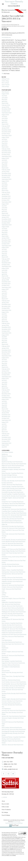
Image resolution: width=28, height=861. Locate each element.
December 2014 (6, 350)
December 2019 (6, 240)
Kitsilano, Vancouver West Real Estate (12, 587)
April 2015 (4, 342)
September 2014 (6, 356)
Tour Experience (6, 708)
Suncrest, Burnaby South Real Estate (12, 701)
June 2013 (4, 382)
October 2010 (6, 441)
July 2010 (4, 447)
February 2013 (6, 390)
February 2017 (6, 300)
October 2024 (6, 133)
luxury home (5, 596)
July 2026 (4, 95)
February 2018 (6, 278)
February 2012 (6, 411)
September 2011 (6, 420)
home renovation (6, 583)
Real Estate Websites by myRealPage (14, 823)
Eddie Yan (4, 524)
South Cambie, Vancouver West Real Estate (14, 682)
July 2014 (4, 359)
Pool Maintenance (7, 640)
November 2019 (6, 242)
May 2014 (4, 363)
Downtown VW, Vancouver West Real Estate (14, 515)
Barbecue (4, 458)
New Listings (5, 82)
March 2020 (5, 236)
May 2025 (4, 120)
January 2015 (5, 348)
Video (3, 724)
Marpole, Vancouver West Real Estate (12, 606)
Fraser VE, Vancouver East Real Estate (12, 543)
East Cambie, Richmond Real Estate (12, 520)
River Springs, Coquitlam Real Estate (12, 661)
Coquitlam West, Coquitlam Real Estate (13, 511)
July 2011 (4, 424)
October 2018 (6, 264)
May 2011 (4, 428)
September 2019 (6, 245)
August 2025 (5, 114)
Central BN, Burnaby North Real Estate (12, 492)
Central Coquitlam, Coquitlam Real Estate (13, 494)
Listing (3, 594)
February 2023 (6, 169)
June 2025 (5, 118)
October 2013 (5, 374)
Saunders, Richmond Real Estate (11, 665)
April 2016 (4, 319)
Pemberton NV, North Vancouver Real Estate (14, 634)
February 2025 (6, 126)
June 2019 (4, 251)
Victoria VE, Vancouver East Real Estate (12, 722)
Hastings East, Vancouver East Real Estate (13, 572)
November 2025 (6, 109)
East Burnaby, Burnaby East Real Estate (13, 518)
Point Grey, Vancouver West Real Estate (13, 636)
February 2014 (6, 369)
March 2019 (5, 257)
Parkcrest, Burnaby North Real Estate (12, 630)
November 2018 (6, 262)
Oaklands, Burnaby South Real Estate (12, 627)
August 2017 (5, 289)
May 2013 (4, 384)
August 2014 (5, 357)
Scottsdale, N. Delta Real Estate (11, 667)
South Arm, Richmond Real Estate (11, 680)
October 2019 (5, 243)
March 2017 (5, 299)
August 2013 (5, 378)
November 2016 (6, 306)
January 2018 (5, 280)
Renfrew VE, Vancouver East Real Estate (13, 655)
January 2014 (5, 371)
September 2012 (6, 397)
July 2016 (4, 314)
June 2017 (4, 293)
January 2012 (5, 412)
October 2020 (6, 223)
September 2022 (6, 179)
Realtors (4, 649)
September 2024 (6, 135)
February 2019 (6, 259)
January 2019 (5, 261)
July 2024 (4, 139)
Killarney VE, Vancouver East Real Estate (13, 585)
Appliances (5, 454)
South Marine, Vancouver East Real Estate (13, 686)
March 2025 (5, 124)
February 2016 (6, 323)
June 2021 (4, 207)
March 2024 (5, 147)
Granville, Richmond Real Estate (10, 564)
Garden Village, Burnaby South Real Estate (13, 551)
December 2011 (6, 414)
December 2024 (6, 130)
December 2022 (6, 173)
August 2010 (5, 445)
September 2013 (6, 376)
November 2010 (6, 439)
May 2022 (4, 187)
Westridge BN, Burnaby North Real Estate (13, 731)
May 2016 (4, 318)
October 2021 (6, 200)
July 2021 (4, 206)
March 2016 (5, 321)
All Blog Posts (5, 79)
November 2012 (6, 393)
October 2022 (6, 177)
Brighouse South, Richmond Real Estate (13, 465)
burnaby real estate (7, 482)
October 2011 (5, 418)
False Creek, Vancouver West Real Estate (13, 534)
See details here (6, 37)
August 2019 (5, 247)
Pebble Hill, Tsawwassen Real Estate (12, 632)
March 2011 (5, 431)
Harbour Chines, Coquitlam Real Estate (12, 570)
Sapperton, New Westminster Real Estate (13, 663)
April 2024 (4, 145)
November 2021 (6, 198)
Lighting (4, 593)
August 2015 (5, 335)
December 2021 (6, 196)
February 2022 (6, 192)
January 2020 (5, 238)
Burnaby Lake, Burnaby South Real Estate (13, 480)
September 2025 (6, 112)
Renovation (5, 657)
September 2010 (6, 443)
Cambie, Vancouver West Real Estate (12, 484)
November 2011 (6, 416)
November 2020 (6, 221)
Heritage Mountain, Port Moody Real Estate (14, 579)
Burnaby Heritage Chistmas (9, 475)
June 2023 (4, 162)
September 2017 (6, 287)
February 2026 (6, 105)
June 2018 (4, 270)
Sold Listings (5, 86)
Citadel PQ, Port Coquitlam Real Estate (12, 501)
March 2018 (5, 276)
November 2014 (6, 352)
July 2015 (4, 337)
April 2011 (4, 430)
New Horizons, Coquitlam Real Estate (12, 623)
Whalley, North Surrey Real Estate (11, 739)
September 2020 (6, 225)
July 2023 (4, 160)
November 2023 (6, 152)
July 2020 (4, 228)
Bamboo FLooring (7, 456)
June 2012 (4, 403)
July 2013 (4, 380)
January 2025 (5, 128)
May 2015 (4, 340)
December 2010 (6, 437)
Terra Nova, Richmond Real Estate (11, 703)
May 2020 (4, 232)
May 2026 (4, 99)
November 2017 (6, 283)
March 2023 (5, 168)
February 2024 (6, 149)
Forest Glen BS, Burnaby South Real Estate (14, 539)
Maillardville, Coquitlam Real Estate (11, 602)
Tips (3, 706)
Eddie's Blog (5, 81)
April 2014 (4, 365)
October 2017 (5, 285)
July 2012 (4, 401)
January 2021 (5, 217)
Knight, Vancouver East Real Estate (11, 589)
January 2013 (5, 392)
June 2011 (4, 426)
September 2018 (6, 266)
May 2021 (4, 209)
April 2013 (4, 386)
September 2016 (6, 310)
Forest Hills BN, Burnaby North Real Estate (13, 541)
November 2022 (6, 175)
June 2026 (4, 97)
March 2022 (5, 190)
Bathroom (4, 460)
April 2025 (4, 122)
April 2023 (4, 166)
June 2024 (5, 141)
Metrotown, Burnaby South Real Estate (13, 610)
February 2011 (5, 433)
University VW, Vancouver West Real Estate (14, 710)
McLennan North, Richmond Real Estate (13, 608)
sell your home (6, 670)
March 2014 (5, 367)
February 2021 (6, 215)
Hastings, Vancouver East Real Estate (12, 577)
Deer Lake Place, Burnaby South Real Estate (14, 513)
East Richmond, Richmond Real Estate (12, 522)
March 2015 (5, 344)
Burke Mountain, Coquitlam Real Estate (12, 473)
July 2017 (4, 291)
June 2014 (4, 361)
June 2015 (4, 338)
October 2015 (6, 331)
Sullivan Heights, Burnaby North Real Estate (14, 699)
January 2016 (5, 325)
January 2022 (5, 194)
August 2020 (5, 226)
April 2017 (4, 297)
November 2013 (6, 373)
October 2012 (6, 395)
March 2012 (5, 409)
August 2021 (5, 204)
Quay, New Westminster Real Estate (12, 642)
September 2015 (6, 333)
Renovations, (5, 659)
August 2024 (5, 137)
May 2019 (4, 253)
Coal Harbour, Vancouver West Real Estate (13, 503)
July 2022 (4, 183)
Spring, (4, 697)
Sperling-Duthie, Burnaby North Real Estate (14, 693)
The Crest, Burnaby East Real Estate (12, 705)
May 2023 (4, 164)
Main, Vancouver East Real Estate (11, 604)
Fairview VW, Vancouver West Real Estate (13, 528)
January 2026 (5, 107)
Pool (3, 638)
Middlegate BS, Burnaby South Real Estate (14, 611)
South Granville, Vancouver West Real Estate (14, 684)
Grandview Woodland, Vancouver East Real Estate (13, 26)
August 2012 (5, 399)
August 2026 (5, 94)
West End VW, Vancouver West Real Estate (14, 729)
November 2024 (6, 131)
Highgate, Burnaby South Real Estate (12, 581)
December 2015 (6, 327)
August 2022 (5, 181)
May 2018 (4, 272)
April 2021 (4, 211)
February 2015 (6, 346)
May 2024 (4, 143)
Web (3, 725)
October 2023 (6, 154)
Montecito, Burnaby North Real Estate (12, 613)
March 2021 (5, 213)
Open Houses (5, 84)
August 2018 (5, 268)
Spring (3, 695)
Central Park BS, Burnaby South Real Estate (14, 496)
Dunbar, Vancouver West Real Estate (12, 517)
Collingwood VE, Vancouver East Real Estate (14, 509)
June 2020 (5, 230)
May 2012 (4, 405)
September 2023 (6, 156)
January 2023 (5, 171)
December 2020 (6, 219)
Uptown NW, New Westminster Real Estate (14, 716)
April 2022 (4, 188)
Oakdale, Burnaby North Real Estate (12, 625)
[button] (3, 773)
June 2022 (5, 185)
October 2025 (6, 111)
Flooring (4, 536)
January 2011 (5, 435)
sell (3, 668)
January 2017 (5, 302)
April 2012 (4, 407)
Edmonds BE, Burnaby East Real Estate (13, 526)
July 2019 (4, 249)
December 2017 (6, 281)
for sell (3, 537)
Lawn (3, 591)
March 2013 (5, 388)
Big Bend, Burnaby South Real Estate (12, 462)
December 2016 (6, 304)
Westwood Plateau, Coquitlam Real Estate (13, 737)
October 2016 (5, 308)
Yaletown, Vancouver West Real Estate (12, 744)
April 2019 (4, 255)
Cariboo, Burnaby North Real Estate (12, 490)
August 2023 (5, 158)
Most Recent (5, 92)
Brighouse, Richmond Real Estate (11, 467)
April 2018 (4, 274)
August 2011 (5, 422)
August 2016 (5, 312)
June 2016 (4, 316)
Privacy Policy (16, 821)
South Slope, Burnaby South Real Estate (13, 687)
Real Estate (5, 648)
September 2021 (6, 202)
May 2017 (4, 295)
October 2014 (6, 354)
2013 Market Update (7, 452)
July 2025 (4, 116)
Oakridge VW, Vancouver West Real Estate (13, 629)
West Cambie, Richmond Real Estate (12, 727)
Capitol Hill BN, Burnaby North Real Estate (13, 488)
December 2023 (6, 150)
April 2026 (4, 101)
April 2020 (4, 234)
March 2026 (5, 103)
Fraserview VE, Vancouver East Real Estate (13, 549)
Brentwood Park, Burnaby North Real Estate (14, 463)
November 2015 (6, 329)
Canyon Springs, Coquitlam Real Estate (12, 486)
